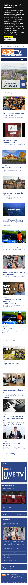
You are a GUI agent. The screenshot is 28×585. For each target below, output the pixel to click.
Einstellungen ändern (9, 39)
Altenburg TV (14, 574)
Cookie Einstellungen (16, 577)
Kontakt (22, 574)
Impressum (17, 576)
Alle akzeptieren (8, 37)
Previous (2, 76)
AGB (12, 576)
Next (25, 76)
